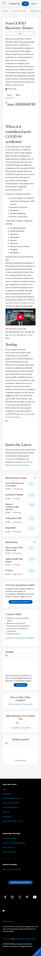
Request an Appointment (20, 882)
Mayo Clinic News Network (12, 869)
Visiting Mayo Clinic (13, 518)
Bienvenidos (20, 760)
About (5, 789)
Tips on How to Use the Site (20, 704)
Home (5, 11)
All (34, 478)
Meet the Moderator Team (11, 798)
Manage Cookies (30, 939)
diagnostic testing (22, 414)
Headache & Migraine (14, 494)
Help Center (7, 816)
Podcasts (9, 570)
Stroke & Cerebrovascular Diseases (12, 507)
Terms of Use (7, 939)
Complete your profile (20, 727)
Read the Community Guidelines (19, 638)
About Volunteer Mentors (11, 803)
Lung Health (10, 527)
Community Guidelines (10, 807)
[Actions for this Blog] (32, 89)
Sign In (34, 3)
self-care (12, 335)
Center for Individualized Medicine (14, 843)
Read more (20, 685)
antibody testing (12, 417)
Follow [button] (20, 33)
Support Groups (19, 11)
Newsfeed (9, 459)
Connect (12, 3)
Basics (9, 95)
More (18, 95)
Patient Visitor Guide (10, 852)
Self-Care (31, 303)
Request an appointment (20, 602)
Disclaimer (6, 812)
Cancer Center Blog (9, 838)
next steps (28, 335)
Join (25, 3)
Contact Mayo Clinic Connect (12, 821)
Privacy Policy (19, 939)
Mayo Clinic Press (8, 847)
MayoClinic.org (15, 303)
